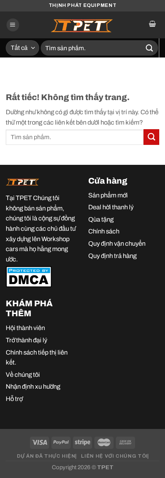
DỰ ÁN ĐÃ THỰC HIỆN (46, 456)
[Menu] (13, 24)
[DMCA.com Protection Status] (29, 276)
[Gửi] (149, 47)
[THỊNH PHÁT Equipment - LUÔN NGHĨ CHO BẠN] (82, 24)
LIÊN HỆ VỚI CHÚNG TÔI (114, 456)
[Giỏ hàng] (152, 24)
